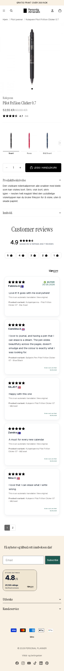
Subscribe (52, 559)
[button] (20, 580)
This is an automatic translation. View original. (28, 297)
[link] (17, 116)
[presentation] (60, 143)
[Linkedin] (41, 663)
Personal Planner (36, 648)
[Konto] (52, 10)
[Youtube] (29, 663)
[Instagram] (23, 663)
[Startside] (32, 10)
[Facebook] (17, 663)
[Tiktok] (35, 663)
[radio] (11, 143)
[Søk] (11, 10)
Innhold (7, 213)
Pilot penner (17, 19)
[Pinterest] (47, 663)
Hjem (5, 19)
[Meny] (4, 11)
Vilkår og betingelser (32, 655)
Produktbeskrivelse (14, 180)
